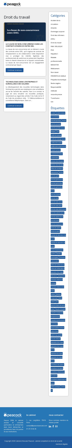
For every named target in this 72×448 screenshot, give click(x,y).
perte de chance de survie (58, 305)
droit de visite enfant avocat (58, 209)
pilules (52, 309)
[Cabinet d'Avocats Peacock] (13, 415)
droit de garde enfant (56, 183)
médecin (53, 294)
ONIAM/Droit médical (58, 76)
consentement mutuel (57, 154)
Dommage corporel (57, 32)
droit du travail (55, 220)
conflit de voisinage (56, 135)
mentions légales (62, 444)
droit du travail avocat (57, 224)
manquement (61, 276)
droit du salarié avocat (57, 216)
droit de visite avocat (56, 202)
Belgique (53, 131)
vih (51, 390)
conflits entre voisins (56, 142)
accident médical (60, 113)
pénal (56, 302)
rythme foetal (54, 331)
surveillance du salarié (57, 368)
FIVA (52, 50)
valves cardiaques (56, 387)
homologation (55, 257)
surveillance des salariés (57, 364)
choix (57, 131)
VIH (52, 102)
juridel (56, 422)
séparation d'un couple (57, 342)
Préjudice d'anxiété (60, 309)
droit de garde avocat (57, 179)
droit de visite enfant (56, 205)
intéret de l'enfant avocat (57, 265)
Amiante (54, 28)
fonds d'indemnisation (57, 250)
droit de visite (54, 198)
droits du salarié (55, 231)
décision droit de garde (57, 161)
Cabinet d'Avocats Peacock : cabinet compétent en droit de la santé (39, 441)
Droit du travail (56, 43)
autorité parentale (56, 124)
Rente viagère (55, 83)
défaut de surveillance (57, 168)
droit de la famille (55, 194)
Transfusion (55, 98)
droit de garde (55, 176)
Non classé (54, 72)
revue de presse (56, 94)
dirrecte (61, 172)
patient (53, 302)
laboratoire (54, 276)
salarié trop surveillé (56, 335)
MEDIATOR (55, 65)
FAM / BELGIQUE (56, 46)
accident (53, 113)
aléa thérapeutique (56, 120)
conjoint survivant (55, 150)
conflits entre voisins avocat (58, 146)
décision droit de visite (57, 165)
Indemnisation (55, 261)
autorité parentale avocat (57, 128)
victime (63, 387)
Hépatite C (54, 54)
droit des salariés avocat (57, 213)
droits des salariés (56, 228)
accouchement (55, 117)
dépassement (54, 172)
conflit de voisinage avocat (58, 139)
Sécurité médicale (55, 339)
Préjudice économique (58, 80)
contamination (55, 157)
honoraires (62, 257)
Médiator (58, 294)
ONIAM (60, 298)
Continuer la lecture (15, 70)
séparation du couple (56, 353)
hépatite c (59, 253)
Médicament (55, 69)
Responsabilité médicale (57, 327)
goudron (53, 253)
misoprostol (54, 298)
